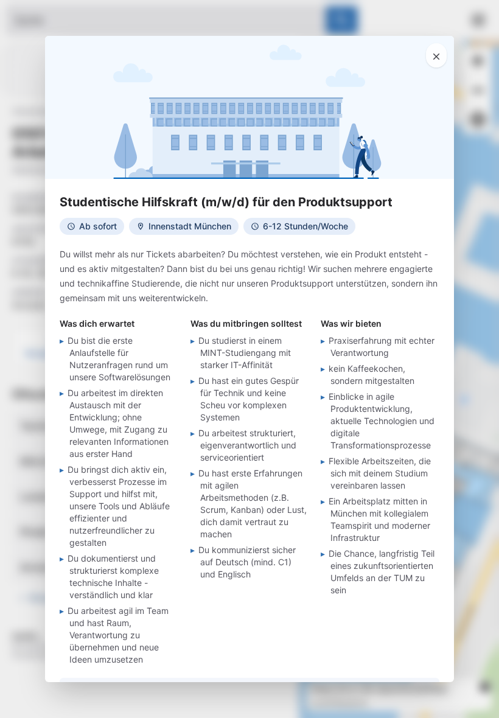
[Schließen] (436, 55)
